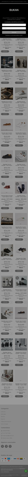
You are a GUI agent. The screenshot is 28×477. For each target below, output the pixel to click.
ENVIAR (14, 32)
